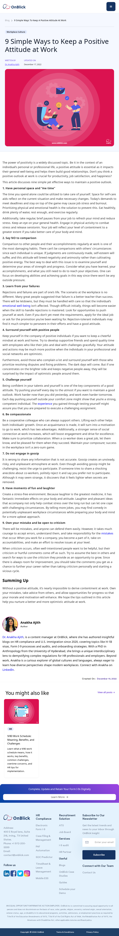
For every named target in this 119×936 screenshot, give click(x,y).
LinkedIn (8, 670)
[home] (16, 6)
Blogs (62, 865)
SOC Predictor (44, 857)
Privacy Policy (92, 932)
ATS (61, 825)
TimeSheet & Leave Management (43, 868)
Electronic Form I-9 (42, 827)
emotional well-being (16, 306)
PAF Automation (43, 848)
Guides (63, 882)
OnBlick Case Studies (66, 874)
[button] (110, 6)
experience (45, 403)
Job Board (65, 832)
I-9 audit (64, 845)
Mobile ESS (42, 878)
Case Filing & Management (43, 838)
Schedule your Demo (67, 891)
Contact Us (88, 872)
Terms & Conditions (65, 932)
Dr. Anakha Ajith (13, 637)
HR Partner (65, 852)
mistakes (107, 533)
